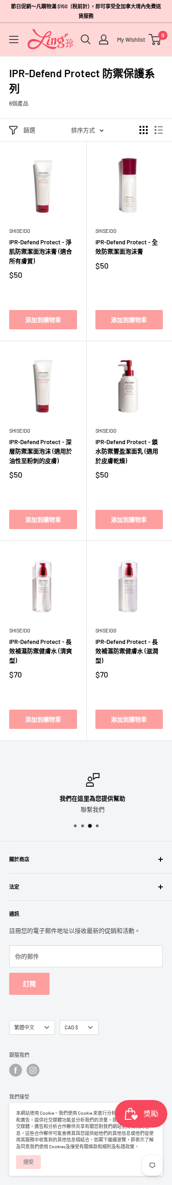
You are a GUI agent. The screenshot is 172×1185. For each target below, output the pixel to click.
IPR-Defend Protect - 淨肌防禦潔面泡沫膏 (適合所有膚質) (40, 251)
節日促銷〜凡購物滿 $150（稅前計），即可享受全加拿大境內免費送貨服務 (86, 11)
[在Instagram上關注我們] (33, 1070)
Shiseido (19, 231)
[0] (155, 39)
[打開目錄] (13, 39)
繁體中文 (24, 1027)
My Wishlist (128, 39)
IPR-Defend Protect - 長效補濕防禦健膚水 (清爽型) (40, 651)
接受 (28, 1162)
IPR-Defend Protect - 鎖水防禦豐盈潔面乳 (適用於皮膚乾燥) (126, 451)
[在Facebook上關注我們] (15, 1070)
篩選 (29, 130)
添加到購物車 (43, 319)
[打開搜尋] (86, 39)
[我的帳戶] (103, 39)
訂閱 (29, 984)
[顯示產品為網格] (143, 130)
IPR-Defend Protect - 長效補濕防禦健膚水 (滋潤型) (126, 651)
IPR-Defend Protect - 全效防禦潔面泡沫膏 (126, 246)
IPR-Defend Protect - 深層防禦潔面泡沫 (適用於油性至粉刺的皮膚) (40, 451)
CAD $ (71, 1027)
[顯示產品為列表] (159, 130)
